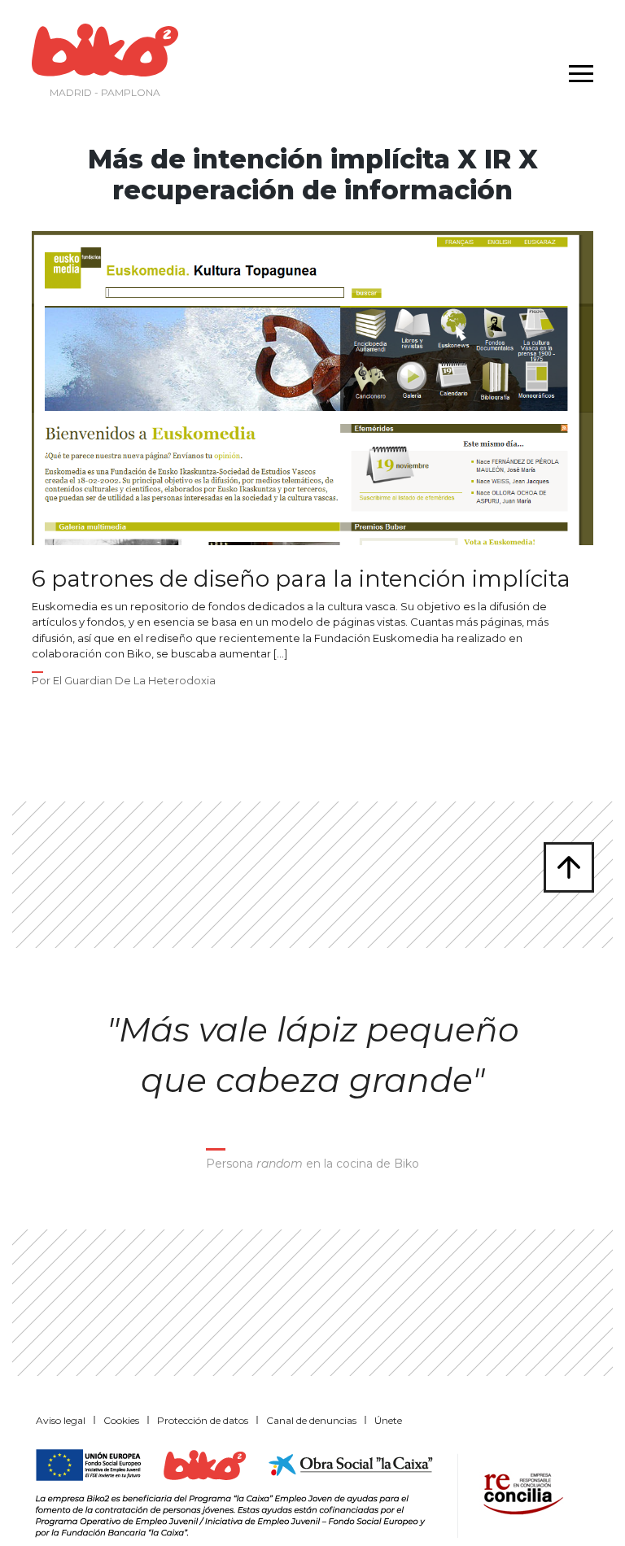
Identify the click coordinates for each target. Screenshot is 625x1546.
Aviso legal (60, 1420)
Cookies (121, 1420)
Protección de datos (202, 1420)
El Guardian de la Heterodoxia (134, 680)
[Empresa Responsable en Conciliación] (520, 1492)
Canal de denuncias (311, 1420)
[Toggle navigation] (577, 63)
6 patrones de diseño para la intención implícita (301, 579)
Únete (388, 1420)
